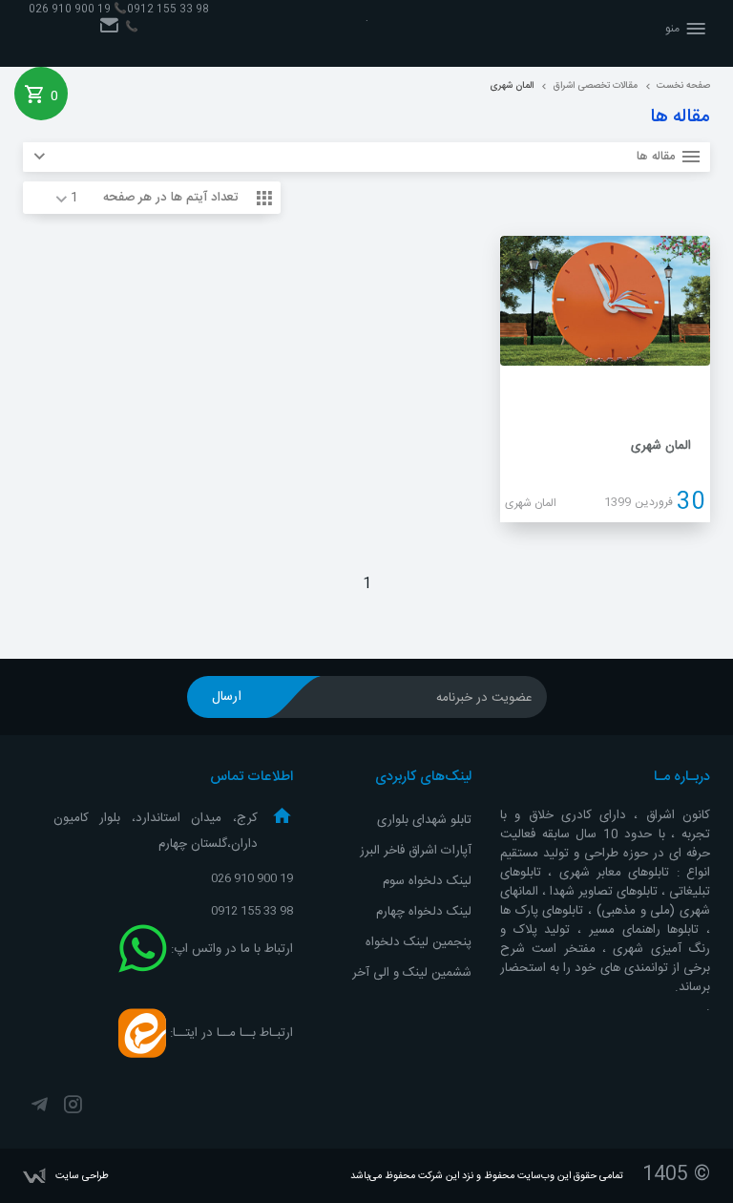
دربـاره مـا (682, 777)
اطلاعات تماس (251, 777)
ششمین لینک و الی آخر (411, 972)
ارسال (226, 697)
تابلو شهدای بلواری (424, 820)
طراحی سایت (82, 1176)
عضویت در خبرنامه (484, 697)
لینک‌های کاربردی (423, 777)
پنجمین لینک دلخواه (418, 942)
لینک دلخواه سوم (427, 881)
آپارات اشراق (439, 850)
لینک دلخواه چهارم (423, 911)
